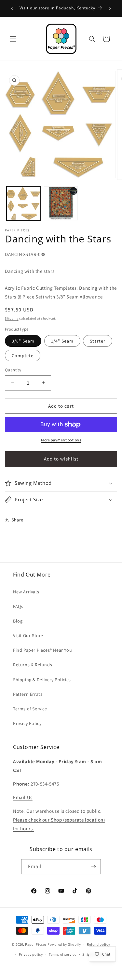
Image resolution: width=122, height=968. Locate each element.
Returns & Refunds (32, 665)
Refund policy (98, 944)
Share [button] (17, 520)
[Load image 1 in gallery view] (24, 203)
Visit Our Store (28, 635)
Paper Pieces (36, 944)
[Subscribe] (93, 866)
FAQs (18, 606)
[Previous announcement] (12, 8)
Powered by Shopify (64, 944)
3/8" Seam (23, 341)
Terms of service (62, 954)
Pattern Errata (28, 694)
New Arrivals (26, 592)
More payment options (61, 439)
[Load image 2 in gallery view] (61, 203)
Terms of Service (30, 709)
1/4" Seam (62, 341)
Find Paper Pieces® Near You (42, 650)
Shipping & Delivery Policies (42, 679)
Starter (97, 341)
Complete (23, 355)
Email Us (23, 797)
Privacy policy (31, 954)
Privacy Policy (27, 723)
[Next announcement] (110, 8)
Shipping (12, 318)
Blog (17, 621)
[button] (13, 39)
